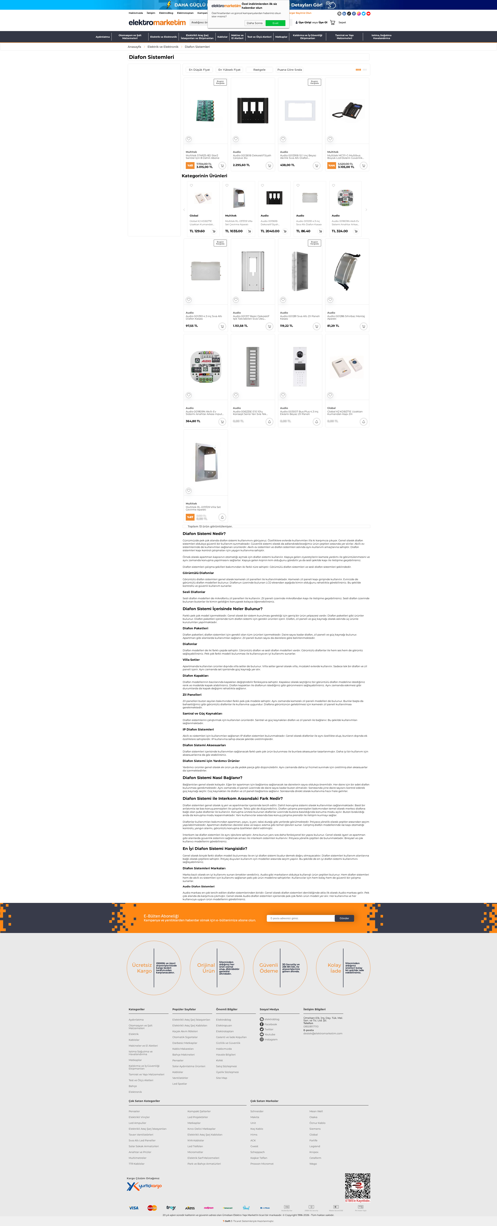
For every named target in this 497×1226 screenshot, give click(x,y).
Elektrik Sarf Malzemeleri (203, 1157)
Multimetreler (137, 1157)
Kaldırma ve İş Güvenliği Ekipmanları (307, 37)
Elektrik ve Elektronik (163, 36)
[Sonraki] (366, 210)
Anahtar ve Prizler (140, 1152)
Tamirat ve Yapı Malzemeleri (344, 37)
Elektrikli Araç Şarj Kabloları (189, 1025)
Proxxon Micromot (262, 1163)
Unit (253, 1122)
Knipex (313, 1152)
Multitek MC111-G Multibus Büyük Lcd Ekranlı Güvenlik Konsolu (344, 156)
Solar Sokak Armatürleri (144, 1146)
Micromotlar (195, 1152)
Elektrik (134, 1034)
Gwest (254, 1146)
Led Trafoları (195, 1146)
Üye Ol (323, 22)
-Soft (227, 1221)
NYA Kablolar (196, 1140)
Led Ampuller (137, 1122)
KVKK (219, 1060)
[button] (191, 185)
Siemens (315, 1128)
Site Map (221, 1077)
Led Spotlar (179, 1083)
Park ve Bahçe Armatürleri (204, 1163)
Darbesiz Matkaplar (184, 1042)
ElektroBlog (166, 12)
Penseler (177, 1060)
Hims (253, 1134)
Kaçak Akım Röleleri (185, 1031)
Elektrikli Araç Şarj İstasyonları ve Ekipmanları (197, 37)
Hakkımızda (136, 12)
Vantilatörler (180, 1077)
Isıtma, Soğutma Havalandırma (381, 37)
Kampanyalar (205, 12)
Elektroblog (223, 1019)
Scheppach (257, 1152)
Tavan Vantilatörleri (141, 1134)
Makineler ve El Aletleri (143, 1045)
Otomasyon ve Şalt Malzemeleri (130, 37)
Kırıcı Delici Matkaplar (201, 1128)
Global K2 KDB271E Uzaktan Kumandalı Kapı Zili (345, 412)
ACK (253, 1140)
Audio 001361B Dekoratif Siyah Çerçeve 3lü (252, 156)
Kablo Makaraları (183, 1048)
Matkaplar (281, 36)
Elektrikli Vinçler (139, 1117)
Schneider (256, 1111)
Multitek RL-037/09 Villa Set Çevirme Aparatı (203, 508)
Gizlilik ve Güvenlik (228, 1042)
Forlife (313, 1140)
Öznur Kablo (317, 1122)
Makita (254, 1117)
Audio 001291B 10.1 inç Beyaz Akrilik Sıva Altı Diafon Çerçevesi (298, 156)
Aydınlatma (103, 36)
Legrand (314, 1146)
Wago (313, 1163)
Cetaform (315, 1157)
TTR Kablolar (136, 1163)
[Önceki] (184, 210)
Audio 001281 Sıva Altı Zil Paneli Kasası (300, 317)
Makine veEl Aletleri (237, 37)
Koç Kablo (256, 1128)
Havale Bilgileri (226, 1054)
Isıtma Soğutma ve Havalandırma (141, 1053)
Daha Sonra (254, 23)
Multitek (191, 152)
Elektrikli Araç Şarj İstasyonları (191, 1019)
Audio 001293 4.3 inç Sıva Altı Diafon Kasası (204, 317)
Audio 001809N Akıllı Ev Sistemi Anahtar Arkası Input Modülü (204, 412)
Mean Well (316, 1111)
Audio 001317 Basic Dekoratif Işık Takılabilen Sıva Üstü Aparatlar (251, 317)
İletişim (151, 12)
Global (331, 408)
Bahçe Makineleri (183, 1054)
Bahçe (133, 1086)
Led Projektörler (198, 1117)
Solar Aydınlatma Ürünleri (188, 1066)
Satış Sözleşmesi (226, 1066)
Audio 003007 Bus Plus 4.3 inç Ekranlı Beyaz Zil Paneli (299, 412)
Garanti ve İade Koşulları (231, 1037)
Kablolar (222, 36)
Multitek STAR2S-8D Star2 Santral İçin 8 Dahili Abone (202, 156)
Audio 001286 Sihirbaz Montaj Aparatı (346, 317)
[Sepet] (332, 22)
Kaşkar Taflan (258, 1157)
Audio (237, 152)
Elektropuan (224, 1025)
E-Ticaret (236, 1221)
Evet (276, 23)
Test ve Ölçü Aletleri (259, 36)
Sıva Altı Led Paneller (142, 1140)
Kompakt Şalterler (199, 1111)
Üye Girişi (305, 22)
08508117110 (311, 1026)
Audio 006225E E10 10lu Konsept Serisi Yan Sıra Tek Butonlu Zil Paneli (249, 412)
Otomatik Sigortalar (185, 1037)
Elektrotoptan (185, 12)
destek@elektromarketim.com (322, 1033)
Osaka (313, 1117)
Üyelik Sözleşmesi (227, 1072)
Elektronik (135, 1091)
